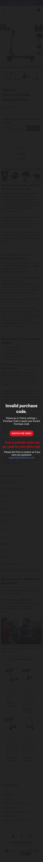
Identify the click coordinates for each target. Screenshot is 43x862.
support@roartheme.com (21, 457)
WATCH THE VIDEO (21, 433)
